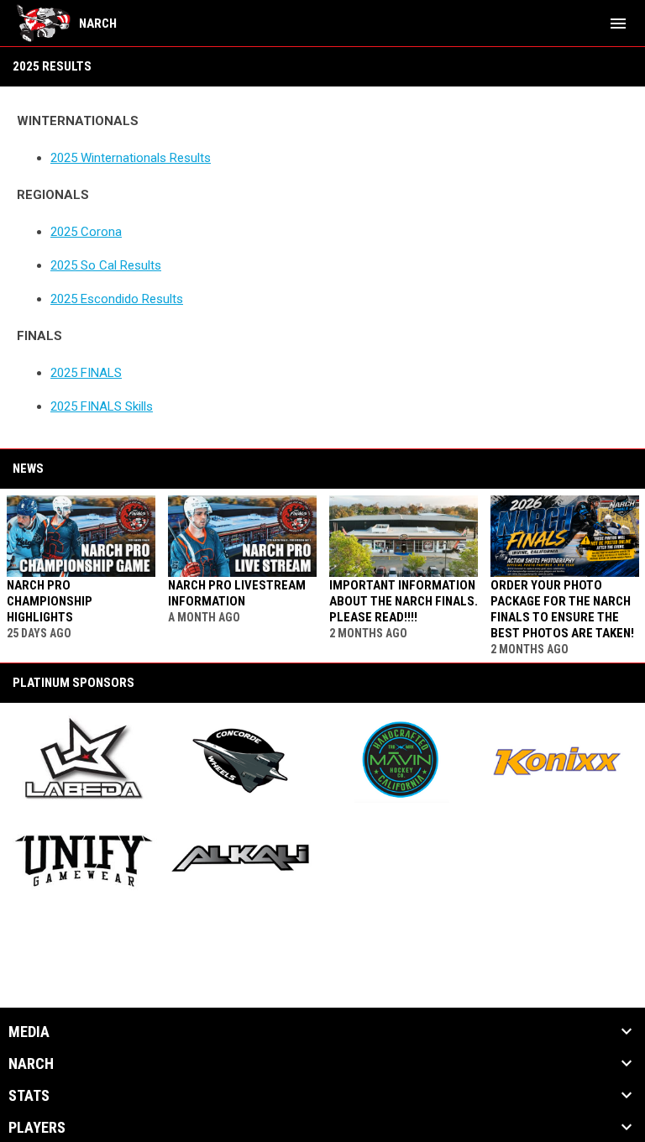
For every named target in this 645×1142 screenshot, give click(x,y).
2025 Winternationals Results (130, 157)
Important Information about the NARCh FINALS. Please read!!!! (403, 601)
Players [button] (37, 1127)
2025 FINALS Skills (101, 406)
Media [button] (29, 1032)
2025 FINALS (86, 372)
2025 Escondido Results (116, 298)
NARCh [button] (31, 1063)
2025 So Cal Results (105, 265)
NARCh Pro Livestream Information (237, 593)
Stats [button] (29, 1095)
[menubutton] (618, 23)
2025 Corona (86, 231)
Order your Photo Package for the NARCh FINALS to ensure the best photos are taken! (562, 609)
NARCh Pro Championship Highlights (49, 601)
